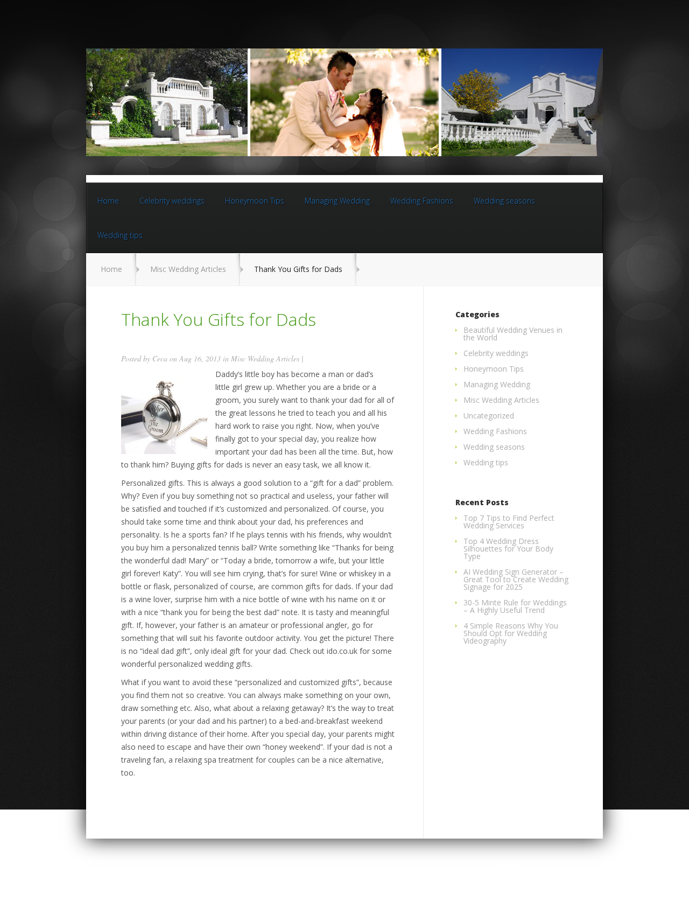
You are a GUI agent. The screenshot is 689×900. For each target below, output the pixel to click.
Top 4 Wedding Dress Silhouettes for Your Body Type (508, 548)
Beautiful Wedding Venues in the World (513, 334)
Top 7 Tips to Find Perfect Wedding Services (508, 522)
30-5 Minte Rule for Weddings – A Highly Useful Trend (515, 606)
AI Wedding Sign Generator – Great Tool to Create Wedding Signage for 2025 (515, 579)
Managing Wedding (337, 201)
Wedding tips (120, 235)
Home (108, 201)
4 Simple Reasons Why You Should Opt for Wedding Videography (510, 633)
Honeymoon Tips (254, 201)
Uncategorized (488, 415)
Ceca (159, 358)
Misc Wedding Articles (188, 269)
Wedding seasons (504, 201)
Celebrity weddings (172, 201)
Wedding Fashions (421, 201)
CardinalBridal (510, 866)
